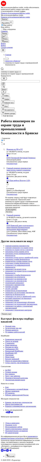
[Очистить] (4, 78)
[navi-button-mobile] (3, 50)
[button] (3, 43)
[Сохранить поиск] (3, 84)
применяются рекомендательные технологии (19, 437)
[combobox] (11, 72)
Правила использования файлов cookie (15, 17)
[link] (4, 38)
